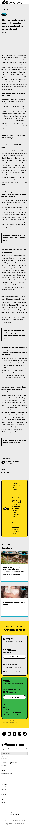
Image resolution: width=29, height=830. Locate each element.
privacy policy (4, 765)
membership (4, 784)
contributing (4, 789)
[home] (4, 2)
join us (12, 2)
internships (3, 791)
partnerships (4, 786)
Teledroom (8, 824)
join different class (14, 656)
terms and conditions (8, 763)
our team (3, 776)
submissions (4, 794)
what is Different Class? (6, 773)
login (19, 2)
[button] (25, 2)
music (4, 14)
